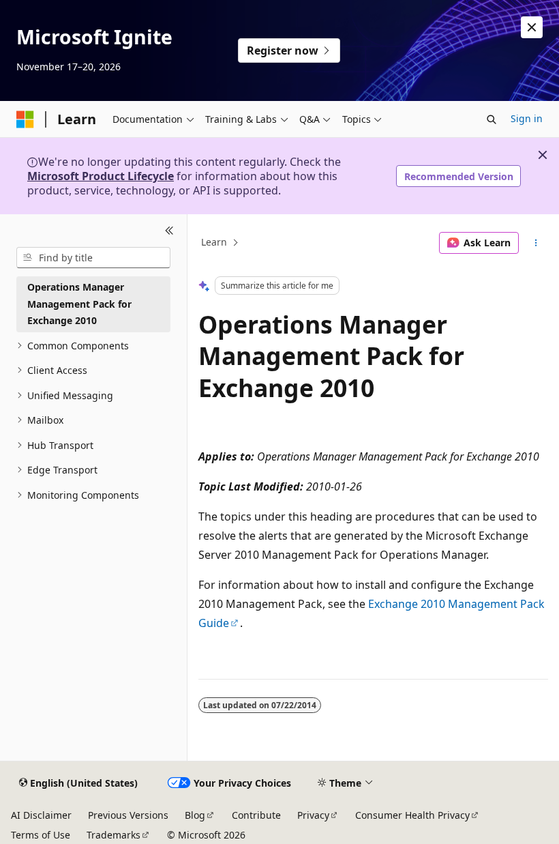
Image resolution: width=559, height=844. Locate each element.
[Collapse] (169, 231)
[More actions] (536, 243)
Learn (214, 242)
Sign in (527, 118)
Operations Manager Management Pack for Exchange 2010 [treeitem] (79, 303)
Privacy (313, 815)
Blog (195, 815)
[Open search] (491, 119)
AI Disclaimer (41, 815)
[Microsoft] (25, 119)
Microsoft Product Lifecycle (100, 176)
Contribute (256, 815)
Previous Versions (128, 815)
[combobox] (93, 258)
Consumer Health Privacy (412, 815)
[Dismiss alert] (532, 27)
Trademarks (113, 834)
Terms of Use (40, 834)
